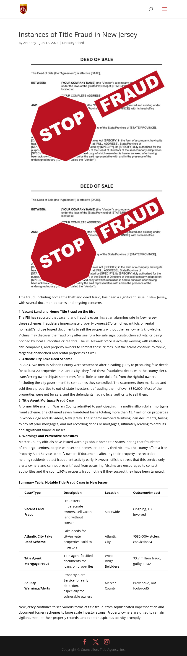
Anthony (29, 43)
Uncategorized (73, 43)
